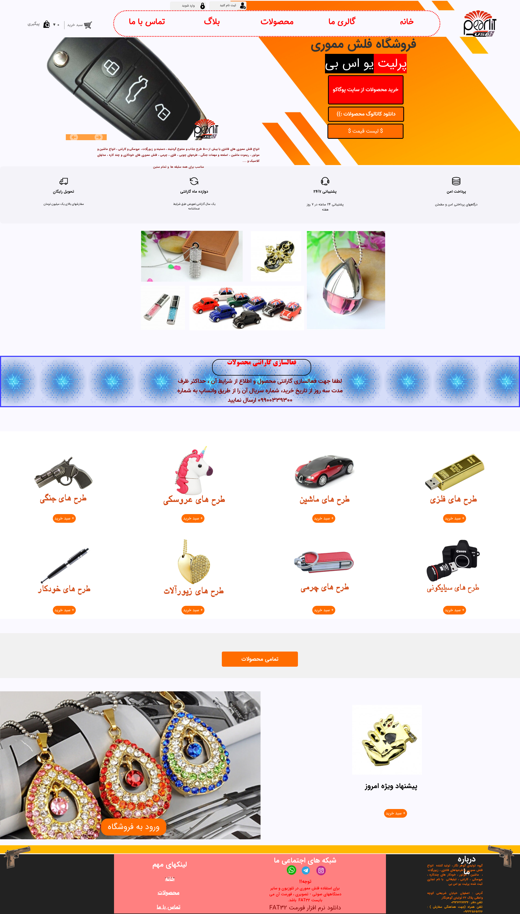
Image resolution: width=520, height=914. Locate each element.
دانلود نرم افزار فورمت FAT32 (305, 907)
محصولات (277, 22)
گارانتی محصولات (250, 363)
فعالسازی (284, 363)
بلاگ (212, 22)
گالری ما (342, 22)
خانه (407, 22)
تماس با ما (147, 22)
